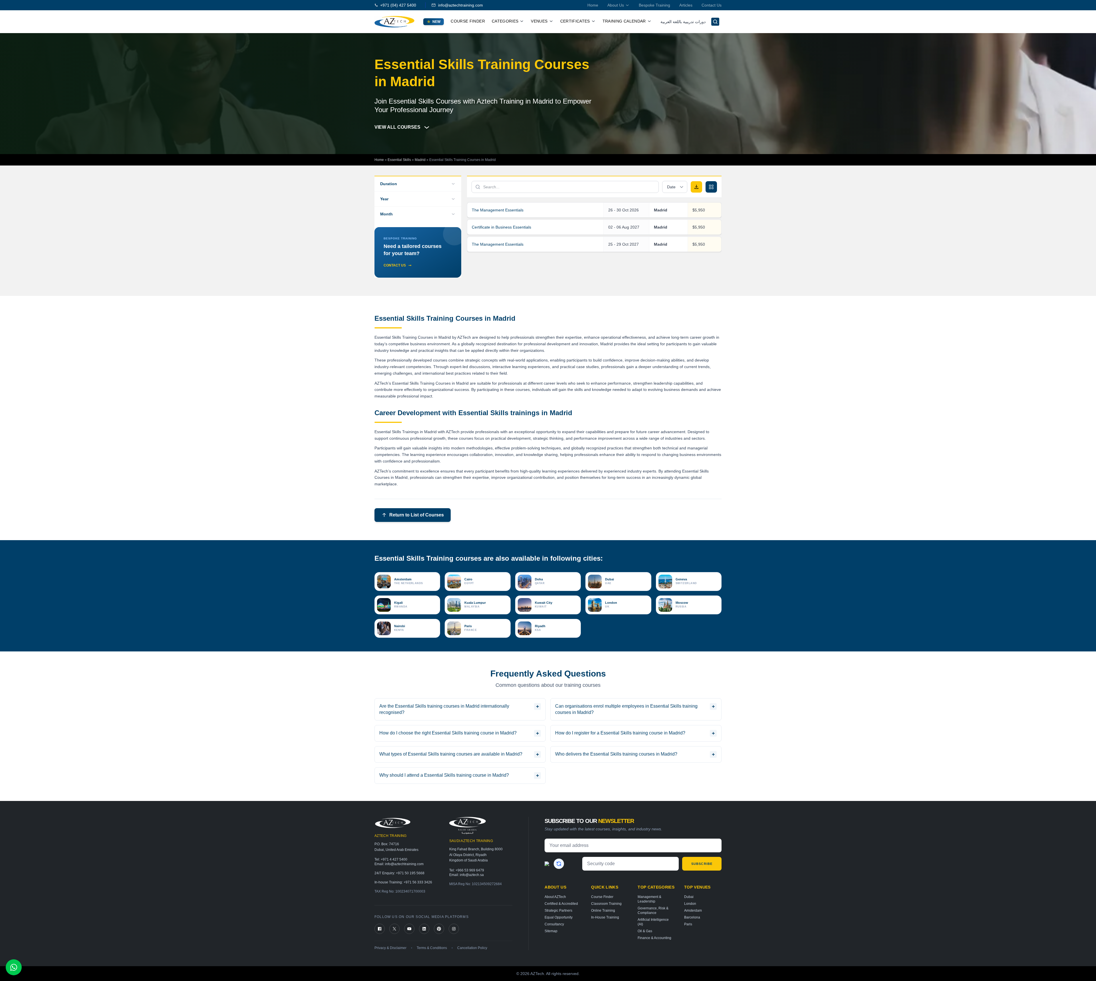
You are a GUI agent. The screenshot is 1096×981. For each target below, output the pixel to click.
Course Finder (468, 21)
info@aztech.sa (472, 875)
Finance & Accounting (654, 938)
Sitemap (551, 931)
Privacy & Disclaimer (390, 948)
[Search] (715, 22)
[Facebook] (379, 929)
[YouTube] (409, 929)
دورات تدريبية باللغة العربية (683, 21)
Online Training (603, 911)
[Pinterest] (439, 929)
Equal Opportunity (559, 917)
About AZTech (555, 897)
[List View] (711, 187)
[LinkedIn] (424, 929)
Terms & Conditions (432, 948)
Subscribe (701, 863)
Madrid (420, 160)
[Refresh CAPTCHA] (559, 864)
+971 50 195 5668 (410, 873)
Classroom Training (606, 904)
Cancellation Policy (472, 948)
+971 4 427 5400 (394, 859)
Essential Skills (399, 160)
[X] (394, 929)
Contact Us (712, 5)
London (690, 904)
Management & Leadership (649, 899)
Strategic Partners (558, 911)
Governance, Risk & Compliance (653, 910)
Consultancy (554, 924)
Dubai (689, 897)
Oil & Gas (645, 931)
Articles (685, 5)
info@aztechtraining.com (460, 5)
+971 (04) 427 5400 (398, 5)
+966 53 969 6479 (470, 870)
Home (592, 5)
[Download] (696, 187)
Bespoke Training (654, 5)
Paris (688, 924)
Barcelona (692, 917)
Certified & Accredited (561, 904)
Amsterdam (693, 911)
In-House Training (605, 917)
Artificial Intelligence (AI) (653, 922)
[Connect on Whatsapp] (14, 967)
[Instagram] (454, 929)
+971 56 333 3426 (418, 882)
